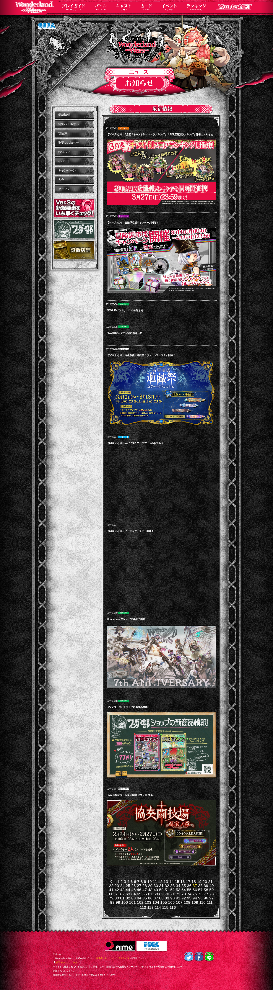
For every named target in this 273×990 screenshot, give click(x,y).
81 (122, 898)
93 (189, 898)
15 (177, 881)
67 (150, 894)
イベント (64, 161)
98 (112, 902)
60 (111, 894)
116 (173, 907)
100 (124, 902)
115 (165, 907)
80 (117, 898)
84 (139, 898)
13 (166, 881)
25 (128, 885)
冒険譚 (62, 133)
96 (206, 898)
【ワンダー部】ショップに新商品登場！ (128, 707)
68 (156, 894)
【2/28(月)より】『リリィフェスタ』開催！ (130, 531)
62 (122, 894)
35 (183, 885)
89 (167, 898)
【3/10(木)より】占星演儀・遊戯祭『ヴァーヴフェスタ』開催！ (141, 355)
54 (183, 890)
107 (179, 902)
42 (117, 890)
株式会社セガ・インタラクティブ (112, 958)
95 (200, 898)
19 (199, 881)
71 (172, 894)
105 (163, 902)
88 (161, 898)
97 (211, 898)
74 (189, 894)
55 (189, 890)
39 (206, 885)
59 (211, 890)
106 (171, 902)
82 (128, 898)
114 (158, 907)
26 (133, 885)
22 (111, 885)
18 (193, 881)
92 (183, 898)
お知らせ (64, 151)
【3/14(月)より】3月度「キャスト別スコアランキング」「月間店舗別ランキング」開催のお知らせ (160, 134)
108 (187, 902)
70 (167, 894)
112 (143, 907)
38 (200, 885)
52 (172, 890)
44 (128, 890)
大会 (61, 179)
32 (167, 885)
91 (178, 898)
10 (149, 881)
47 (144, 890)
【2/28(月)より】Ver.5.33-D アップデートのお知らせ (135, 443)
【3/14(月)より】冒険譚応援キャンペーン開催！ (133, 222)
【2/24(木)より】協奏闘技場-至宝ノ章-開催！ (131, 794)
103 (148, 902)
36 (189, 885)
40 (211, 885)
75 (195, 894)
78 (211, 894)
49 (156, 890)
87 (156, 898)
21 (210, 881)
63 (128, 894)
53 (178, 890)
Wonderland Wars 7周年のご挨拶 (126, 619)
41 (111, 890)
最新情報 (64, 114)
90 (172, 898)
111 (210, 902)
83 (133, 898)
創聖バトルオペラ (70, 124)
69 (161, 894)
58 (206, 890)
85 (144, 898)
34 (178, 885)
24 (122, 885)
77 (206, 894)
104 (155, 902)
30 (156, 885)
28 (144, 885)
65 (139, 894)
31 (161, 885)
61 (117, 894)
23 (117, 885)
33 (172, 885)
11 (155, 881)
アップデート (67, 189)
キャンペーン (67, 170)
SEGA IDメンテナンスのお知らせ (125, 310)
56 (195, 890)
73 (183, 894)
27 (139, 885)
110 (202, 902)
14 (171, 881)
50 (161, 890)
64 (133, 894)
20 (205, 881)
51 (167, 890)
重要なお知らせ (68, 142)
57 (200, 890)
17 (188, 881)
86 (150, 898)
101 (132, 902)
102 (140, 902)
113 (150, 907)
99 (118, 902)
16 (182, 881)
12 (160, 881)
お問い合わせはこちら (66, 962)
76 (200, 894)
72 (178, 894)
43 (122, 890)
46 (139, 890)
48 (150, 890)
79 (111, 898)
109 (194, 902)
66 (144, 894)
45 (133, 890)
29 (150, 885)
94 (195, 898)
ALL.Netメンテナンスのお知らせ (124, 332)
